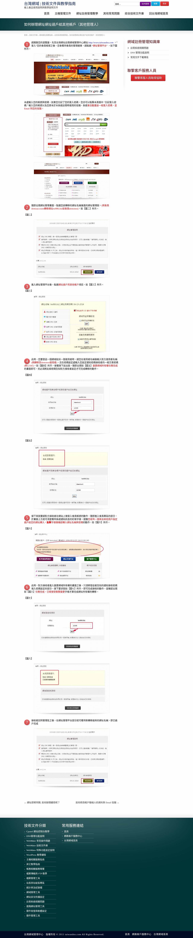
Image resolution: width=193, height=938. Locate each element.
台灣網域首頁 (71, 840)
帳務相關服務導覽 (35, 869)
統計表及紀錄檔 (34, 887)
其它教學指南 (33, 864)
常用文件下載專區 (139, 57)
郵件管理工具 (33, 915)
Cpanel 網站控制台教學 (37, 831)
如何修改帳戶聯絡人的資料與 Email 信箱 (97, 802)
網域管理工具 (33, 892)
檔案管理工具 (33, 878)
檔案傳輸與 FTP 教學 (36, 873)
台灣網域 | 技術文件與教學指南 (50, 4)
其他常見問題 (111, 13)
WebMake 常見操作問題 (38, 841)
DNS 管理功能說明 (139, 52)
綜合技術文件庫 (134, 13)
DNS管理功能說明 (35, 836)
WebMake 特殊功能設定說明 (40, 850)
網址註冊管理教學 (87, 13)
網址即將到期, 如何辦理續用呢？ (42, 802)
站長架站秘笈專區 (35, 883)
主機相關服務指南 (35, 859)
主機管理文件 (63, 13)
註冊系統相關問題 (139, 48)
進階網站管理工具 (35, 906)
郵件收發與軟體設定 (36, 911)
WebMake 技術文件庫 (37, 845)
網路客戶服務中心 (73, 836)
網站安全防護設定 (35, 897)
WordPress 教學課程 (36, 855)
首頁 (46, 13)
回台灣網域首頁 (158, 13)
